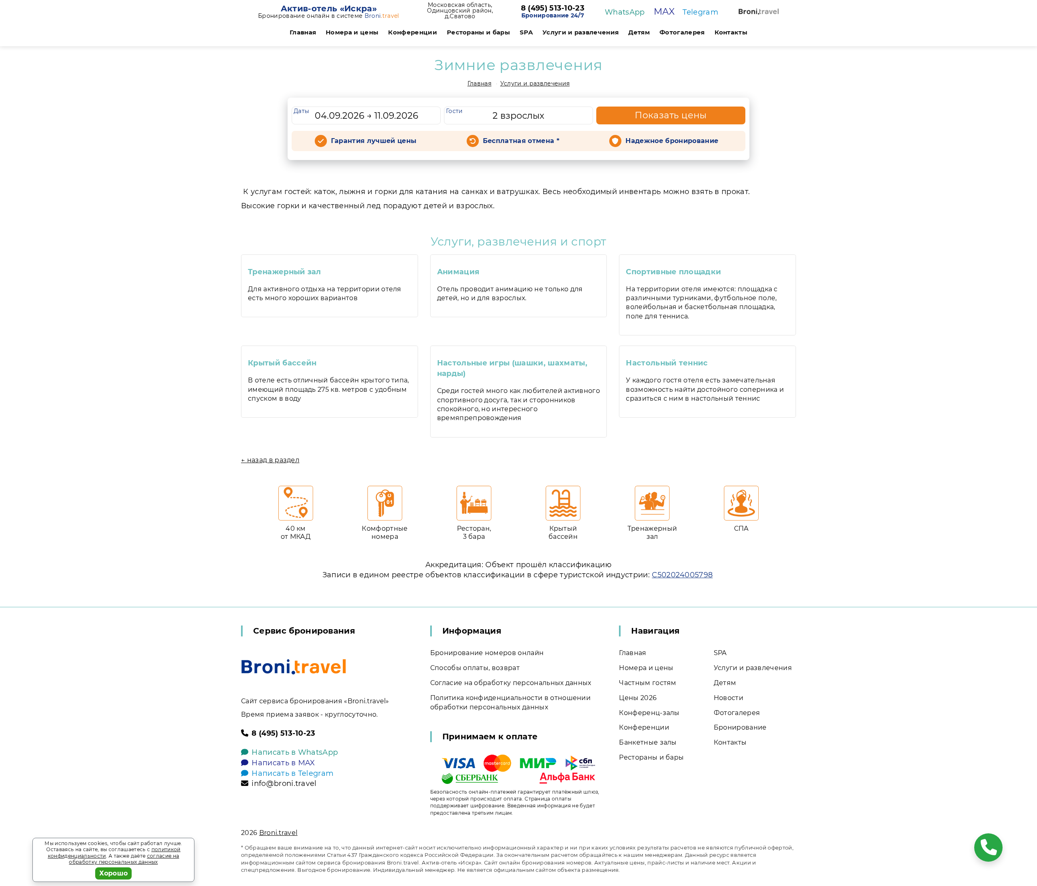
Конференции (412, 32)
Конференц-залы (649, 713)
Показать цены (671, 115)
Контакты (731, 32)
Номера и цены (352, 32)
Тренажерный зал (284, 271)
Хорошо (113, 873)
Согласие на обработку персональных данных (510, 683)
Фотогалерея (682, 32)
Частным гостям (647, 683)
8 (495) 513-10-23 (553, 8)
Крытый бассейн (282, 363)
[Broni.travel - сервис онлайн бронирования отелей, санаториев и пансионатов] (293, 667)
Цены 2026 (638, 698)
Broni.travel (278, 833)
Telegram (700, 12)
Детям (639, 32)
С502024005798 (682, 574)
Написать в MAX (283, 762)
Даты (301, 111)
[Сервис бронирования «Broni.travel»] (758, 11)
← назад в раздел (270, 460)
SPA (526, 32)
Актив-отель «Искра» (329, 8)
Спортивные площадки (673, 271)
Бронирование (740, 727)
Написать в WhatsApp (295, 752)
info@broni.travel (284, 783)
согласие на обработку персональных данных (124, 859)
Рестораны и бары (478, 32)
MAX (664, 11)
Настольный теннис (667, 363)
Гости (454, 111)
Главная (303, 32)
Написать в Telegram (292, 773)
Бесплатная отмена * (521, 141)
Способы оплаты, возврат (475, 668)
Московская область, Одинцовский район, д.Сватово (460, 10)
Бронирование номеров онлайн (487, 653)
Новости (728, 698)
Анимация (458, 271)
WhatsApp (625, 12)
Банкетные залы (647, 742)
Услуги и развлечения (580, 32)
